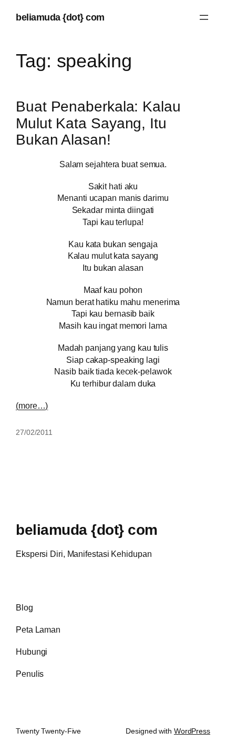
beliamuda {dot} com (60, 17)
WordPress (192, 731)
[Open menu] (204, 17)
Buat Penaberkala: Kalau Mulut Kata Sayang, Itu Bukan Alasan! (98, 123)
